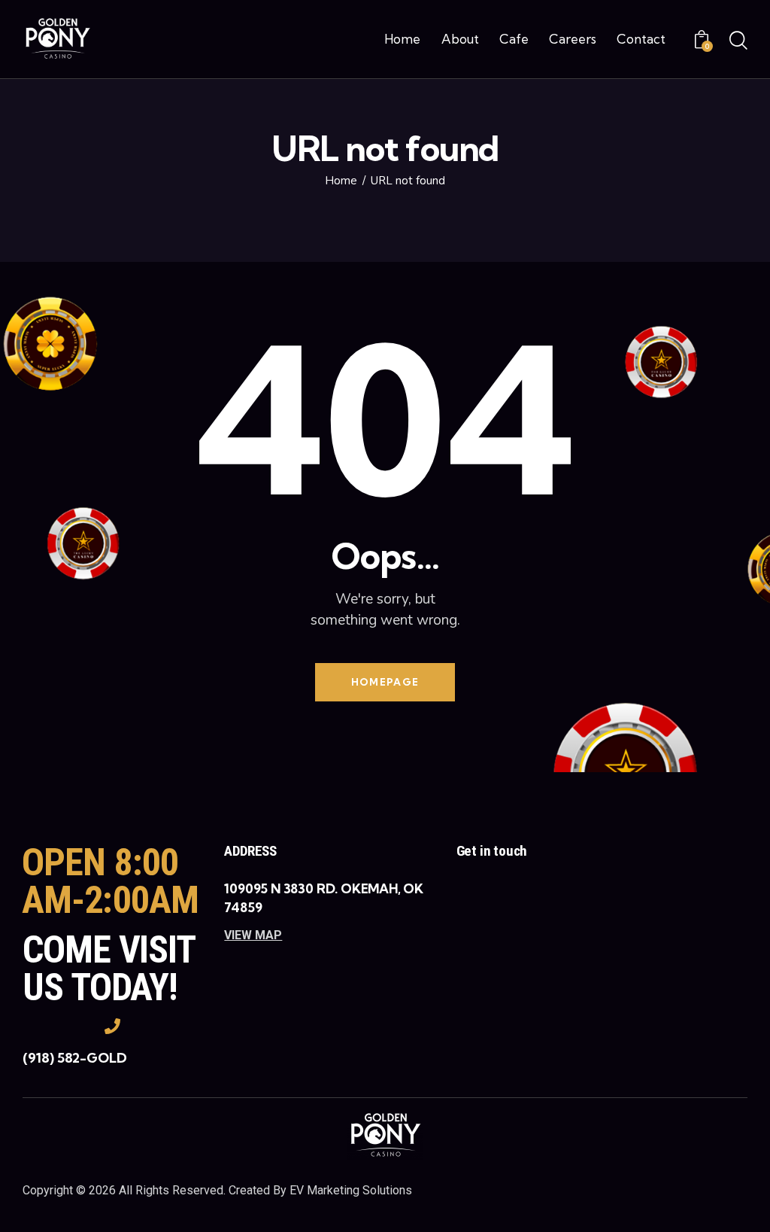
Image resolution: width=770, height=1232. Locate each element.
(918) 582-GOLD (75, 1057)
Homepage (385, 682)
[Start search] (738, 41)
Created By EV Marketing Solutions (320, 1190)
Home (341, 181)
